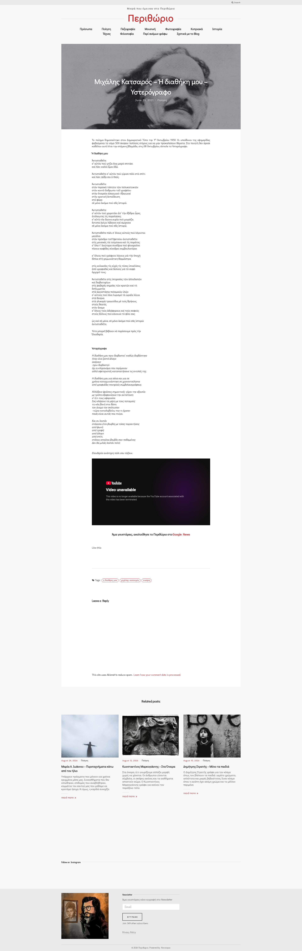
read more (67, 797)
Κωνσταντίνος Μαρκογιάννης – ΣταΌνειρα (148, 766)
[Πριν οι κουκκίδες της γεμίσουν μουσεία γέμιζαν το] (185, 875)
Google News (181, 534)
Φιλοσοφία (127, 34)
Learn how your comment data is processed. (157, 674)
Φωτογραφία (173, 29)
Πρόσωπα (86, 29)
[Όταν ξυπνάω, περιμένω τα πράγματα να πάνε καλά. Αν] (230, 875)
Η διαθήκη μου (110, 580)
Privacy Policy (129, 932)
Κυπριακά (197, 29)
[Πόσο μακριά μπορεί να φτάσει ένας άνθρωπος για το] (72, 875)
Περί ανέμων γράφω (155, 34)
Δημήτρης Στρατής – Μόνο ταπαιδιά (206, 766)
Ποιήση (146, 580)
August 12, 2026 (130, 760)
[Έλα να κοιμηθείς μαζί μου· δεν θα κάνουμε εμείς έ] (207, 875)
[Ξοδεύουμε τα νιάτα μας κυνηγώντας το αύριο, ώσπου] (162, 875)
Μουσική (150, 29)
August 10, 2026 (191, 760)
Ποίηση (106, 29)
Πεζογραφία (128, 29)
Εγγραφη (132, 917)
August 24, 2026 (69, 760)
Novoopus (166, 947)
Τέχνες (107, 34)
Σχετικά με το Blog (188, 34)
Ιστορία (217, 29)
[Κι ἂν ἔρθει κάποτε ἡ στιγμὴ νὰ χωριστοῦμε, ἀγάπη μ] (95, 875)
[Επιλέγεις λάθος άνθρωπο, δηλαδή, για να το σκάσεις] (140, 875)
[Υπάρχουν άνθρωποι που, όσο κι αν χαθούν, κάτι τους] (117, 875)
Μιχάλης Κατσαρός (130, 580)
